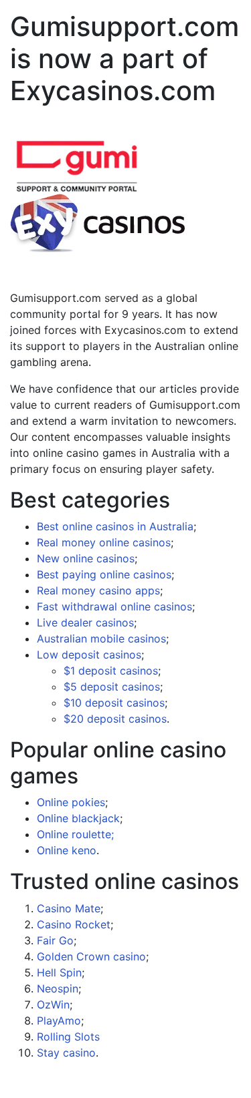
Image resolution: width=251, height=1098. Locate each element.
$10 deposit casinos (114, 702)
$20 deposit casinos (115, 718)
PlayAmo (59, 1020)
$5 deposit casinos (112, 686)
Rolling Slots (68, 1036)
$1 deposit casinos (111, 670)
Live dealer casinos (85, 622)
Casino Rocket (73, 924)
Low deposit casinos (89, 654)
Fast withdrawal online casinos (114, 606)
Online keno (66, 850)
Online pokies (71, 802)
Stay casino (66, 1052)
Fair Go (55, 940)
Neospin (57, 988)
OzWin (53, 1004)
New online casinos (86, 558)
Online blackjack (78, 818)
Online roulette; (75, 834)
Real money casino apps (98, 590)
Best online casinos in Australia (115, 526)
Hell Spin (59, 972)
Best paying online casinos (104, 574)
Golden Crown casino (91, 956)
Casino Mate (68, 908)
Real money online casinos (104, 542)
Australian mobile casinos (101, 638)
